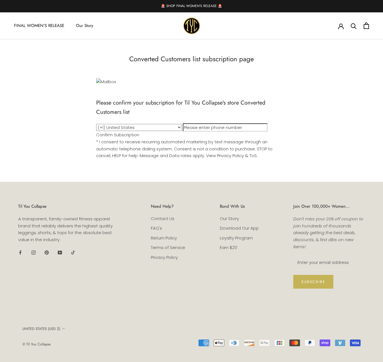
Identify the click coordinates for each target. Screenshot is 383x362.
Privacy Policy (164, 257)
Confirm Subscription (117, 135)
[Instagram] (33, 252)
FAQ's (156, 228)
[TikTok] (73, 252)
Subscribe (313, 281)
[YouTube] (60, 252)
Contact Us (162, 218)
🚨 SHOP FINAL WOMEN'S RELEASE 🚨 (191, 5)
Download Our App (239, 228)
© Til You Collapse (36, 344)
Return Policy (164, 238)
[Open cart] (366, 25)
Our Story (84, 25)
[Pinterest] (47, 252)
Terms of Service (168, 247)
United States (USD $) (41, 328)
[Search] (354, 26)
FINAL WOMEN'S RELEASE (39, 25)
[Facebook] (20, 252)
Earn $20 (228, 247)
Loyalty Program (236, 238)
